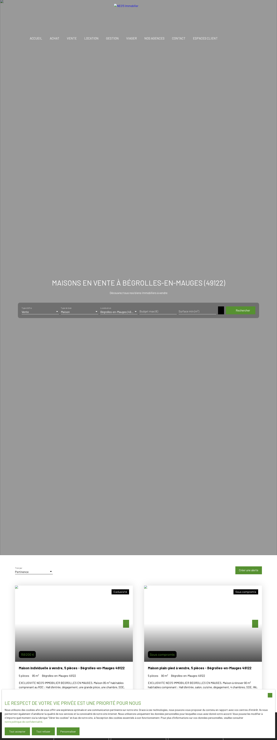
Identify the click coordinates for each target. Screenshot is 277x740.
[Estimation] (247, 38)
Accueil (36, 38)
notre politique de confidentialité (23, 721)
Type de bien (66, 308)
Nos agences (154, 38)
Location (91, 38)
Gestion (112, 38)
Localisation (105, 308)
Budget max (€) (148, 311)
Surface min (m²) (189, 311)
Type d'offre (27, 308)
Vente (72, 38)
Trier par (18, 568)
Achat (54, 38)
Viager (131, 38)
